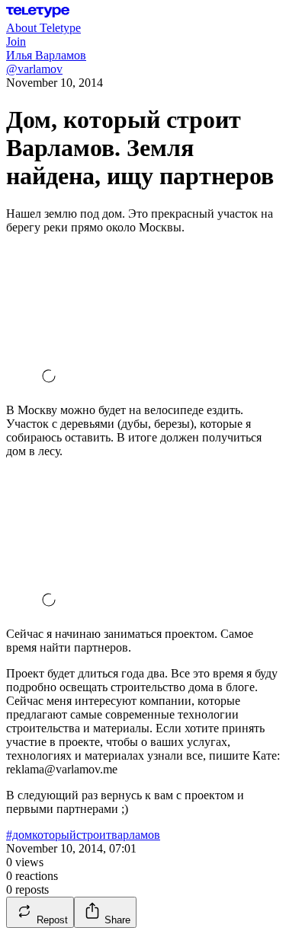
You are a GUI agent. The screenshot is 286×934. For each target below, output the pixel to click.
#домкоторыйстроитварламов (83, 834)
